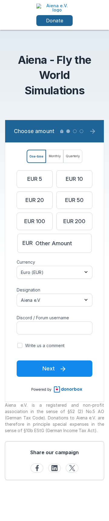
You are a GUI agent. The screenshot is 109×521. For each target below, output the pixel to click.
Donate (54, 21)
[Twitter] (72, 468)
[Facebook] (37, 468)
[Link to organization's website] (54, 7)
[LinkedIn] (54, 468)
